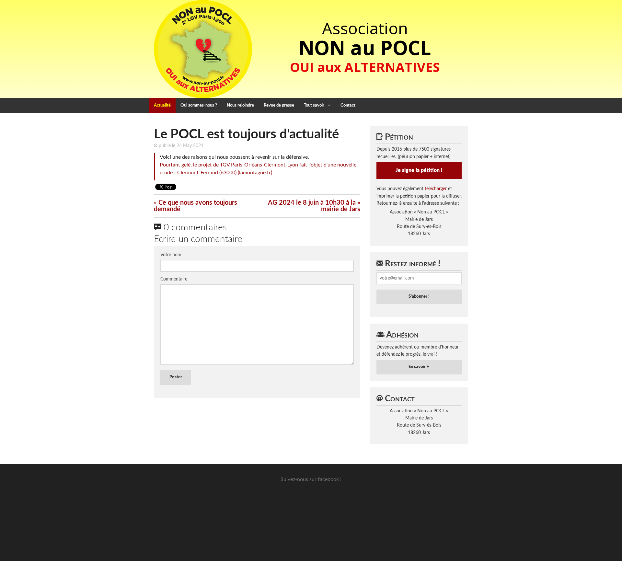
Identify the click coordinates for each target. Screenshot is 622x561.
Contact (347, 105)
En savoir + (419, 367)
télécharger (436, 189)
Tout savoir (314, 105)
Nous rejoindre (240, 105)
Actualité (162, 105)
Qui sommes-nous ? (198, 105)
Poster (175, 377)
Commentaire (173, 279)
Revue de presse (279, 105)
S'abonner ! (419, 296)
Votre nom (170, 255)
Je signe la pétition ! (419, 170)
